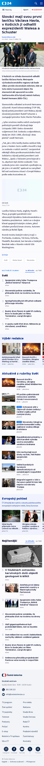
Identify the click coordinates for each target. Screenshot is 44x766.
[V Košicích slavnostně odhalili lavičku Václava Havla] (22, 54)
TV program (7, 702)
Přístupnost (30, 762)
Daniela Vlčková (7, 37)
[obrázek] (22, 190)
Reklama (26, 707)
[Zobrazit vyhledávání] (36, 3)
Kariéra (26, 726)
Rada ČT (26, 721)
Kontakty (27, 741)
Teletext (5, 717)
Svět (5, 260)
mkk (13, 37)
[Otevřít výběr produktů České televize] (41, 3)
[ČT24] (6, 3)
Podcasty (6, 721)
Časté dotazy (28, 736)
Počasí (4, 726)
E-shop (5, 731)
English (4, 762)
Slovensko (30, 260)
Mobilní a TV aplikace (11, 736)
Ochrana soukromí (17, 762)
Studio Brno (28, 712)
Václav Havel (17, 260)
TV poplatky (7, 712)
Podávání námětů (30, 731)
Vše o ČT (5, 741)
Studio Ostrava (29, 717)
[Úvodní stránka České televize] (12, 674)
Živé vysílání (7, 707)
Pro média (27, 702)
